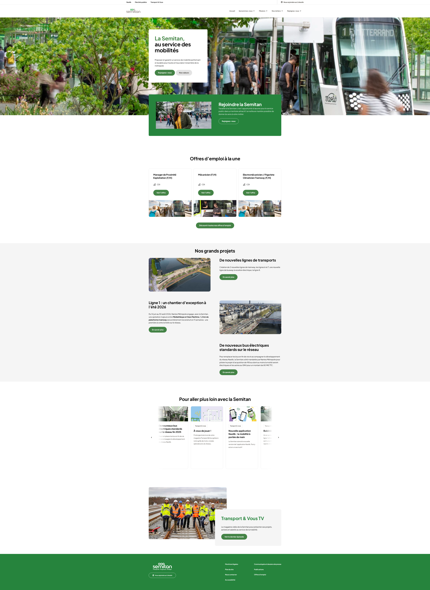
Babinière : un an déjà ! (275, 430)
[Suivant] (278, 437)
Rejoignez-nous (165, 72)
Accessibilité (230, 580)
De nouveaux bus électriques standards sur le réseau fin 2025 (170, 428)
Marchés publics (141, 2)
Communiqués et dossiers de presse (267, 564)
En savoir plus (228, 277)
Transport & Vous (157, 2)
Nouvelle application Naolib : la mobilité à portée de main (240, 433)
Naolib (128, 2)
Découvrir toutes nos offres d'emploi (215, 225)
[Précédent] (151, 437)
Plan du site (229, 569)
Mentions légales (231, 564)
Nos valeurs (184, 72)
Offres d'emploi (260, 575)
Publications (259, 569)
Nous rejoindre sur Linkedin (163, 575)
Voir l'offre (161, 192)
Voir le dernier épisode (234, 537)
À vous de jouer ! (202, 430)
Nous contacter (231, 575)
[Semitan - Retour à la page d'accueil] (133, 11)
